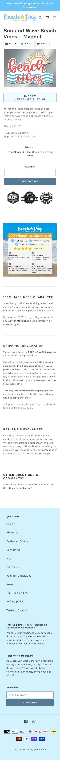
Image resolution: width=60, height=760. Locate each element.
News (9, 584)
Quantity (30, 166)
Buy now (30, 96)
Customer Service (17, 541)
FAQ (9, 558)
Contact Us (13, 549)
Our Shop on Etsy (17, 592)
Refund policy (15, 601)
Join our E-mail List (18, 575)
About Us (12, 532)
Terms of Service (16, 610)
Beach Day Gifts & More (34, 749)
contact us (20, 320)
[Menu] (54, 17)
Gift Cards (12, 567)
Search (10, 523)
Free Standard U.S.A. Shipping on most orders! (30, 154)
